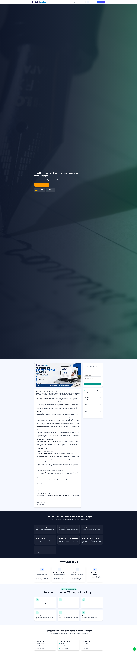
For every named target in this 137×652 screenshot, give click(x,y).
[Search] (85, 2)
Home (35, 169)
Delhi (42, 169)
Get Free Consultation (41, 185)
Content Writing (39, 169)
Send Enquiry (93, 384)
